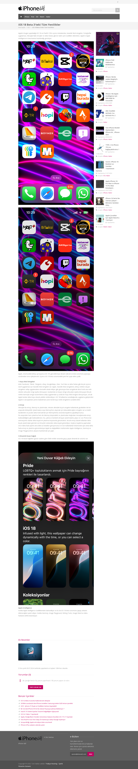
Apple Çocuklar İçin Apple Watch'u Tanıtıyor (112, 217)
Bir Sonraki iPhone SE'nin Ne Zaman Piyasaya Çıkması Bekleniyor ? (42, 709)
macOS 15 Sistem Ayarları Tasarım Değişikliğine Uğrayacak (40, 711)
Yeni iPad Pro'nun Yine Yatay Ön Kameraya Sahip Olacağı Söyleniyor (43, 720)
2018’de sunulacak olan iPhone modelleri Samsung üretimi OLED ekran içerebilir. (47, 703)
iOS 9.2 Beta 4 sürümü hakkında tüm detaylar (35, 701)
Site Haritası (49, 737)
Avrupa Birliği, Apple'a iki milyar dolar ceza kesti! (36, 722)
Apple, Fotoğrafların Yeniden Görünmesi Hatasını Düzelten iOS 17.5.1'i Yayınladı (46, 717)
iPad (32, 17)
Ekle (90, 754)
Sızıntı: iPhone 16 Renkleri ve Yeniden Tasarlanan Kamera (107, 166)
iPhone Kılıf (22, 743)
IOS (37, 17)
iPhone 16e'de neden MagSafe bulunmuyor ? (111, 79)
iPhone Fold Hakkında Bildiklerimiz (110, 62)
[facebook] (118, 2)
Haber (48, 17)
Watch (42, 17)
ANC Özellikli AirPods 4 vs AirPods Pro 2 (110, 113)
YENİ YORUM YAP (35, 687)
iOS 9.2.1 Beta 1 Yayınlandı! (29, 714)
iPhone (27, 17)
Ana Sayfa (21, 16)
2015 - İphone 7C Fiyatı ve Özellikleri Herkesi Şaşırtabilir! (39, 706)
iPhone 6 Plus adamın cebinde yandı (33, 725)
